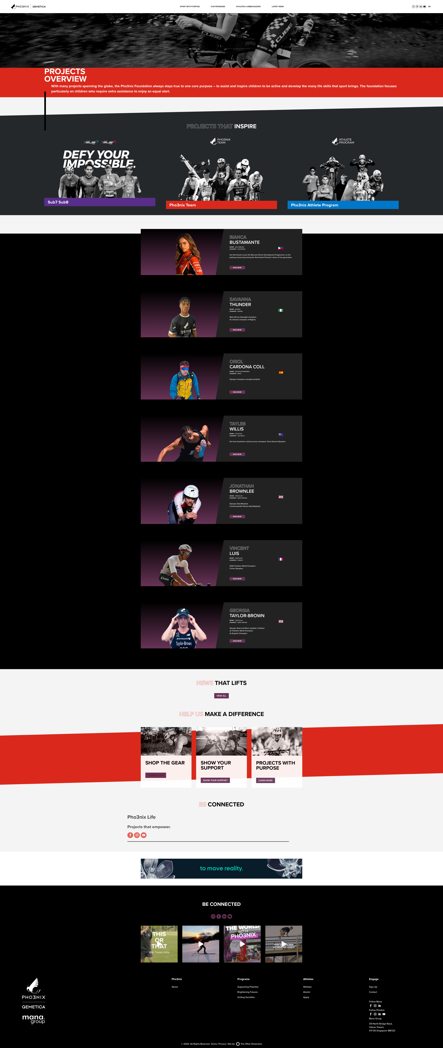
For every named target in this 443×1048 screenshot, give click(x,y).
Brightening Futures (247, 992)
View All (221, 695)
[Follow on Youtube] (144, 835)
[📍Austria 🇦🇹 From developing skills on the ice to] (242, 944)
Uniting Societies (246, 997)
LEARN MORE (265, 780)
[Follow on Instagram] (137, 835)
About (175, 986)
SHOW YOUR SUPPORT (215, 780)
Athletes (307, 986)
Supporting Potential (247, 986)
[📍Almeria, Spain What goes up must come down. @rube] (283, 944)
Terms (214, 1043)
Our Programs (218, 6)
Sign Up (373, 986)
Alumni (306, 992)
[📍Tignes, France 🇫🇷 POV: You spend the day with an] (200, 944)
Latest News (278, 6)
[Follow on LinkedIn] (224, 916)
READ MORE (237, 268)
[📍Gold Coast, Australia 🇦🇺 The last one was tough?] (159, 944)
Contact (373, 992)
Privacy (222, 1043)
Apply (306, 997)
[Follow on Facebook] (130, 835)
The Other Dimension (251, 1043)
